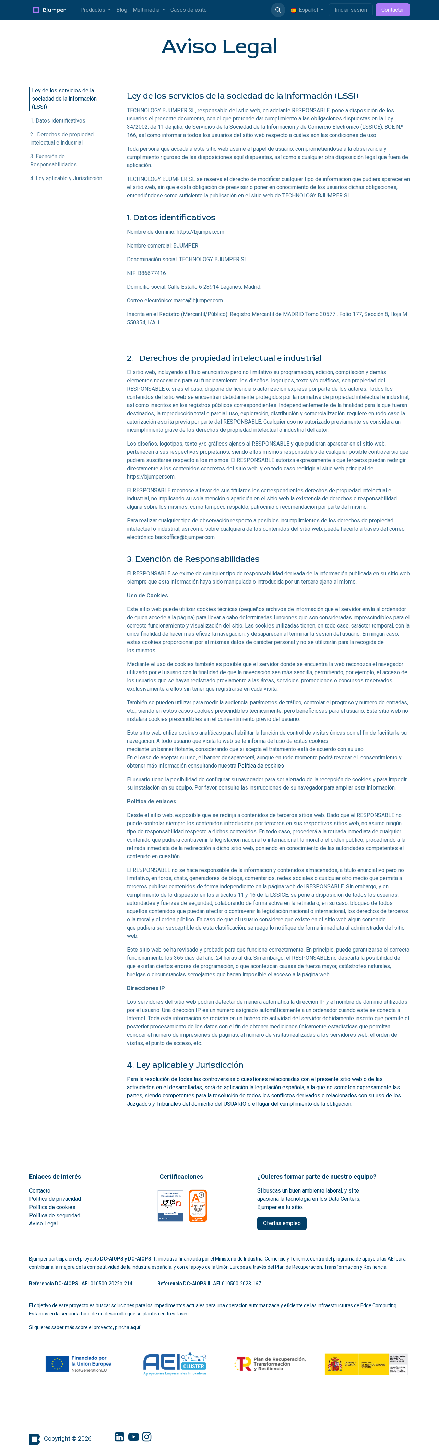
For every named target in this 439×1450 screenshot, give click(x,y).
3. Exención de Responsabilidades (53, 160)
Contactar (392, 10)
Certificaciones (181, 1176)
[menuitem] (96, 10)
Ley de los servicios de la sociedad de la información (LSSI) (64, 98)
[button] (278, 10)
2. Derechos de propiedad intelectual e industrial (62, 138)
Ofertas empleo (282, 1223)
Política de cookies (261, 765)
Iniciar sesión (351, 10)
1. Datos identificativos (57, 120)
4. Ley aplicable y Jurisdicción (66, 178)
